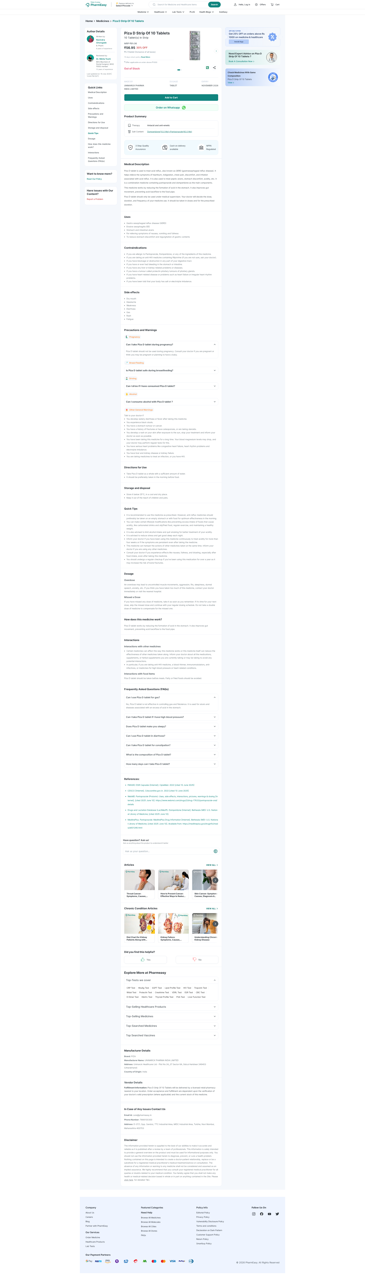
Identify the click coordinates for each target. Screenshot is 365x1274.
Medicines (102, 21)
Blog (88, 1221)
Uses (90, 97)
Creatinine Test (162, 992)
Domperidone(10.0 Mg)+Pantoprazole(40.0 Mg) (169, 131)
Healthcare (159, 12)
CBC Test (200, 992)
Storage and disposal (98, 128)
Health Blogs (205, 12)
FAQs (143, 1235)
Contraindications (96, 103)
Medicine (142, 12)
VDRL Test (177, 992)
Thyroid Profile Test (164, 997)
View (230, 82)
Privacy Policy (202, 1217)
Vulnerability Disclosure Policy (210, 1221)
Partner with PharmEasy (97, 1226)
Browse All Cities (148, 1226)
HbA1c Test (147, 997)
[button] (185, 4)
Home (89, 21)
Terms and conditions (206, 1226)
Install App (238, 42)
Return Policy (202, 1239)
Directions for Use (96, 122)
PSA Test (180, 997)
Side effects (93, 108)
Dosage (91, 138)
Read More (145, 57)
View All (211, 865)
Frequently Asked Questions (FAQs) (96, 159)
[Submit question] (216, 851)
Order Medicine (93, 1237)
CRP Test (131, 988)
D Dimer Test (133, 997)
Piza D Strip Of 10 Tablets (128, 21)
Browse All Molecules (150, 1222)
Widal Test (131, 992)
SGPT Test (157, 988)
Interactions (93, 152)
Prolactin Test (145, 992)
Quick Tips (93, 133)
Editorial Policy (203, 1212)
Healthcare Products (95, 1242)
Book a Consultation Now (241, 61)
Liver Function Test (196, 997)
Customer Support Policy (208, 1234)
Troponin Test (200, 988)
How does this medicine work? (99, 145)
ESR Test (189, 992)
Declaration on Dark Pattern (209, 1230)
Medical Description (97, 92)
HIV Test (187, 988)
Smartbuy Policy (204, 1243)
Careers (89, 1217)
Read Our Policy (94, 179)
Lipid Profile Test (172, 988)
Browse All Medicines (151, 1217)
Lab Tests (177, 12)
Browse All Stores (149, 1231)
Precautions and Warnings (95, 115)
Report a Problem (95, 199)
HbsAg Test (143, 988)
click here (128, 1180)
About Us (90, 1212)
